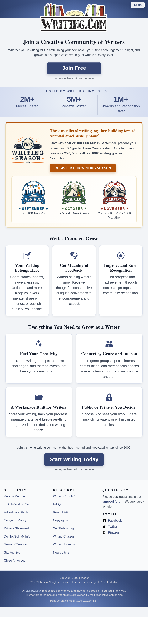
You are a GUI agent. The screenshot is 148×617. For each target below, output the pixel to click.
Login (138, 4)
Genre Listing (62, 512)
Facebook (114, 521)
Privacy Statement (16, 528)
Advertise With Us (16, 512)
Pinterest (113, 533)
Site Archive (12, 552)
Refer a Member (15, 496)
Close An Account (16, 560)
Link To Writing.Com (17, 504)
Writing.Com (33, 590)
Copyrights (60, 520)
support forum (112, 501)
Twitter (112, 527)
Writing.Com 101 (64, 496)
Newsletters (61, 552)
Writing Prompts (64, 544)
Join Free (74, 68)
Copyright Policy (15, 520)
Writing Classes (64, 536)
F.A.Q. (57, 504)
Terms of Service (15, 544)
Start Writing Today (74, 459)
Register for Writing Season (83, 168)
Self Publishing (63, 528)
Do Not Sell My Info (17, 536)
